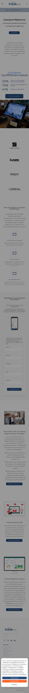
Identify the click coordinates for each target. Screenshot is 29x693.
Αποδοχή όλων (14, 678)
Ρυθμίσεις (14, 684)
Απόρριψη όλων (14, 681)
